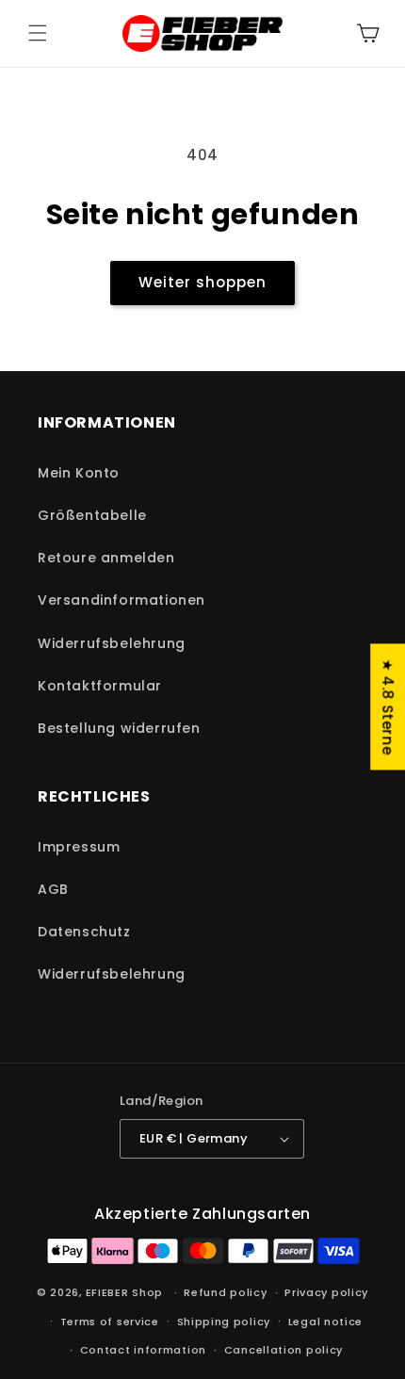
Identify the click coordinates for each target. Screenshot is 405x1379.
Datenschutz (84, 931)
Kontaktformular (100, 685)
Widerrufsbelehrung (112, 643)
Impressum (79, 846)
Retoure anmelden (106, 557)
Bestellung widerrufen (119, 728)
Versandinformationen (121, 600)
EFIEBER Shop (124, 1292)
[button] (37, 33)
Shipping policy (224, 1321)
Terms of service (109, 1321)
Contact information (143, 1349)
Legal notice (325, 1321)
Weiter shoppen (202, 282)
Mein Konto (79, 472)
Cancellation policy (283, 1349)
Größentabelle (92, 515)
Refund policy (225, 1292)
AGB (53, 889)
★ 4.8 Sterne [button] (387, 706)
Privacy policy (326, 1292)
